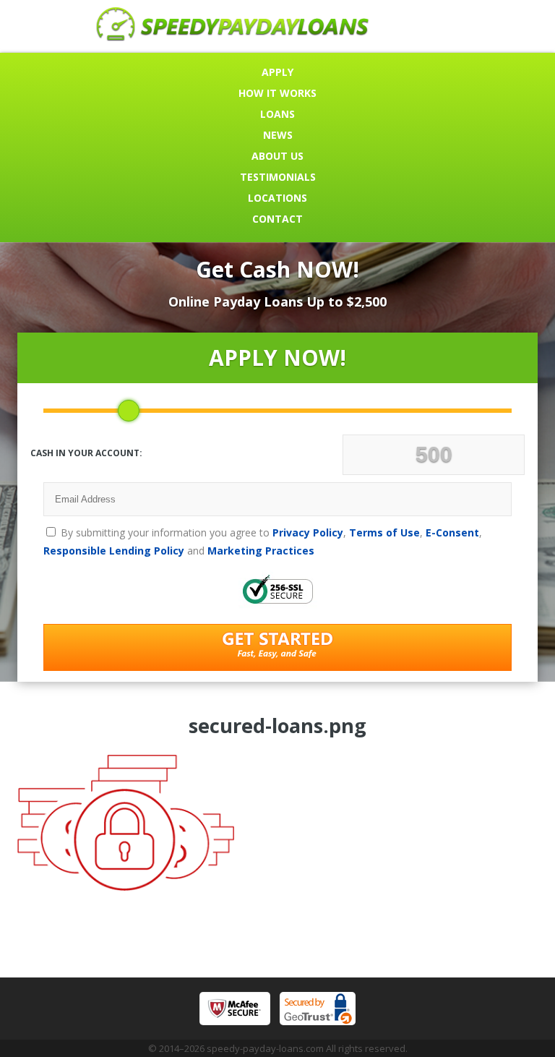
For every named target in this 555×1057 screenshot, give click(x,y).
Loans (277, 114)
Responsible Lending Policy (113, 550)
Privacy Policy (307, 532)
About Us (277, 156)
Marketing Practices (260, 550)
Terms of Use (384, 532)
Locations (277, 198)
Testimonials (278, 177)
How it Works (277, 93)
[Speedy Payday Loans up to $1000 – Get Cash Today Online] (232, 37)
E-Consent (452, 532)
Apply (277, 72)
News (278, 135)
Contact (277, 219)
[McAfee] (235, 1008)
